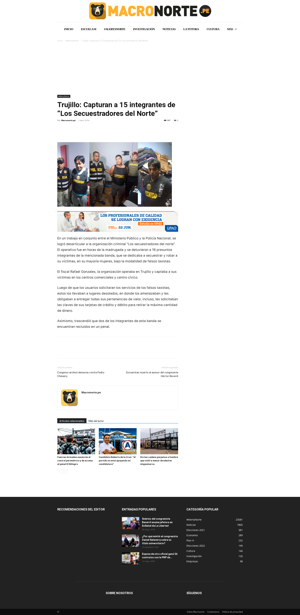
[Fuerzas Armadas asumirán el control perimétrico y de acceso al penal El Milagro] (76, 441)
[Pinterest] (76, 132)
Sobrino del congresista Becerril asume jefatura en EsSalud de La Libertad (157, 522)
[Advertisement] (150, 68)
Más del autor (96, 421)
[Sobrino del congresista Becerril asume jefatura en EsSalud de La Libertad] (130, 523)
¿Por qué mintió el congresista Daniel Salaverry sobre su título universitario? (160, 540)
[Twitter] (68, 132)
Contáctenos (213, 611)
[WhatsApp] (84, 132)
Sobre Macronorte (196, 611)
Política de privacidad (232, 611)
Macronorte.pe (68, 120)
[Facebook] (60, 132)
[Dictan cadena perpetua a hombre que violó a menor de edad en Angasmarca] (159, 441)
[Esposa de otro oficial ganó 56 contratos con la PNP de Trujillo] (130, 558)
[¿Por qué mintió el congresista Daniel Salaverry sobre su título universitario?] (130, 541)
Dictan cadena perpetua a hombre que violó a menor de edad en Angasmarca (159, 460)
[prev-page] (59, 471)
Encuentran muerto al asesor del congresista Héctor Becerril (152, 374)
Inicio (59, 40)
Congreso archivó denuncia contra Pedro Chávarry (80, 374)
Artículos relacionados (71, 421)
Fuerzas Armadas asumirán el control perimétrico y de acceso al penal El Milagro (75, 460)
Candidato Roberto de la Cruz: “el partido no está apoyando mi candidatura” (117, 460)
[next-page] (65, 471)
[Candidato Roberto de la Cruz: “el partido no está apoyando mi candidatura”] (118, 441)
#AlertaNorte (72, 40)
